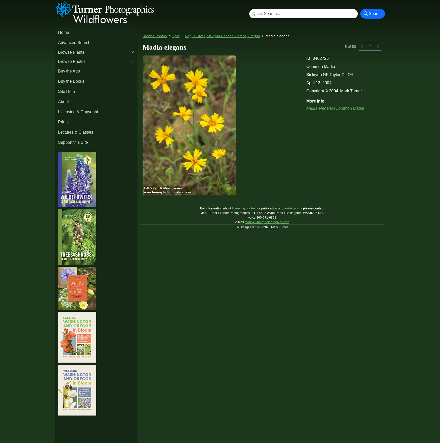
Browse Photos (72, 61)
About (63, 101)
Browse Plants (71, 52)
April (176, 36)
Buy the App (69, 71)
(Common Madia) (335, 108)
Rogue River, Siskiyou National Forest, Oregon (222, 36)
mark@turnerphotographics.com (267, 222)
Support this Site (73, 142)
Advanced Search (74, 42)
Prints (63, 122)
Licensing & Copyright (78, 112)
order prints (293, 208)
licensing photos (244, 208)
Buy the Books (71, 81)
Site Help (66, 91)
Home (63, 32)
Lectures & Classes (75, 132)
